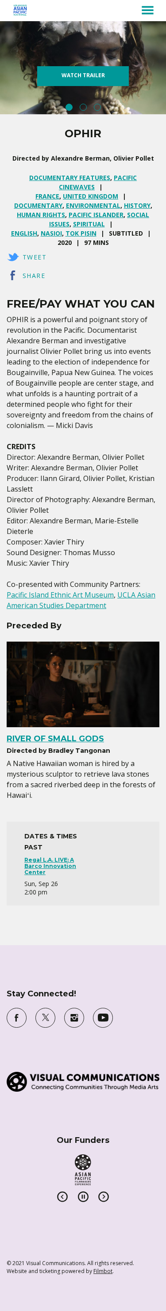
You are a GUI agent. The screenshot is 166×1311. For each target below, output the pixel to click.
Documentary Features (69, 177)
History (137, 205)
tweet (34, 257)
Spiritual (89, 224)
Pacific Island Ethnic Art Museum (60, 595)
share (34, 275)
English (24, 233)
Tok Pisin (81, 233)
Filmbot (102, 1271)
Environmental (93, 205)
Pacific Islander (96, 214)
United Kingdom (90, 196)
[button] (147, 10)
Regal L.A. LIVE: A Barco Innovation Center (50, 866)
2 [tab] (83, 107)
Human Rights (41, 214)
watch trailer (83, 75)
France (47, 196)
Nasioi (51, 233)
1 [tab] (69, 107)
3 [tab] (97, 107)
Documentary (38, 205)
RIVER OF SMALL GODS (55, 739)
